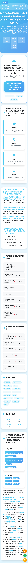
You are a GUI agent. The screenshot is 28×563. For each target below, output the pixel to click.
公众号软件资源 (7, 385)
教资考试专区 (7, 395)
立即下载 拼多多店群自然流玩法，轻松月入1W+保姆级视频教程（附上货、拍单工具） (14, 87)
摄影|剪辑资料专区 (16, 392)
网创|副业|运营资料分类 (7, 6)
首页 (2, 7)
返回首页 (5, 2)
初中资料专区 (7, 388)
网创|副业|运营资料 (19, 398)
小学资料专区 (7, 392)
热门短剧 (14, 395)
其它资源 (15, 385)
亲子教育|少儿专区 (17, 382)
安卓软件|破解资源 (16, 388)
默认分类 (6, 404)
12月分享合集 (7, 382)
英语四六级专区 (15, 401)
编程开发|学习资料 (8, 398)
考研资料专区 (7, 401)
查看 (21, 267)
